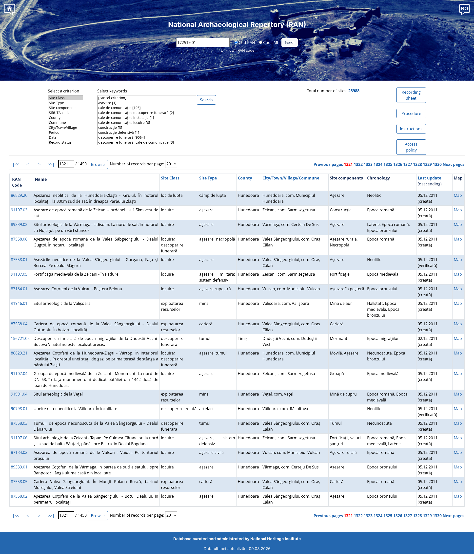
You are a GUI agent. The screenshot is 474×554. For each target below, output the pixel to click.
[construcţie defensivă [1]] (147, 132)
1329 (427, 164)
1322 (358, 164)
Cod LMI (270, 42)
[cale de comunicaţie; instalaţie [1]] (147, 117)
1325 (387, 164)
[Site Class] (65, 97)
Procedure (411, 113)
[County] (65, 117)
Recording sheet (411, 95)
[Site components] (65, 107)
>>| (51, 164)
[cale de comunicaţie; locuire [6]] (147, 122)
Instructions (411, 129)
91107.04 (19, 373)
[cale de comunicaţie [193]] (147, 107)
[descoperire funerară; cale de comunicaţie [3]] (147, 142)
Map (458, 195)
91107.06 (19, 438)
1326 (397, 164)
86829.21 (19, 353)
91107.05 (19, 274)
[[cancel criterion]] (147, 97)
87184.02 (19, 452)
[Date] (65, 137)
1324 (378, 164)
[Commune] (65, 122)
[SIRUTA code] (65, 112)
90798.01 (19, 408)
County (245, 178)
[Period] (65, 132)
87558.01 (19, 259)
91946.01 (19, 303)
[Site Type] (65, 102)
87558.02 (19, 496)
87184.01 (19, 288)
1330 (437, 164)
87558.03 (19, 423)
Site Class (170, 178)
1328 (417, 164)
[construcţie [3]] (147, 127)
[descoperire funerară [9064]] (147, 137)
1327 (407, 164)
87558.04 (19, 324)
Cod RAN (246, 42)
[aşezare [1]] (147, 102)
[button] (464, 9)
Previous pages (328, 164)
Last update (429, 178)
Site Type (208, 178)
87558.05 (19, 481)
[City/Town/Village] (65, 127)
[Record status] (65, 142)
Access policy (411, 147)
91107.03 (19, 210)
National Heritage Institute (275, 538)
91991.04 (19, 394)
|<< (15, 164)
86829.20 (19, 195)
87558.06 (19, 239)
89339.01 (19, 467)
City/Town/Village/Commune (290, 178)
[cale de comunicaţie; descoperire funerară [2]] (147, 112)
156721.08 (20, 338)
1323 (368, 164)
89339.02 (19, 224)
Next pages (453, 164)
